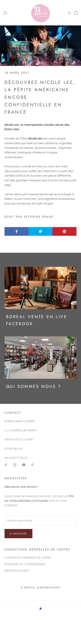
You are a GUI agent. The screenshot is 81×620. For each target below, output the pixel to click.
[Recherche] (69, 12)
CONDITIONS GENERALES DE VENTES (28, 558)
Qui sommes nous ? (33, 386)
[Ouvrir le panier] (76, 13)
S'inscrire (18, 533)
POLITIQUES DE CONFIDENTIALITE (25, 564)
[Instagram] (14, 464)
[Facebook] (6, 464)
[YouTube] (23, 464)
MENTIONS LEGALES (17, 571)
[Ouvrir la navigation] (5, 12)
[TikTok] (32, 464)
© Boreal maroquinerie (40, 587)
